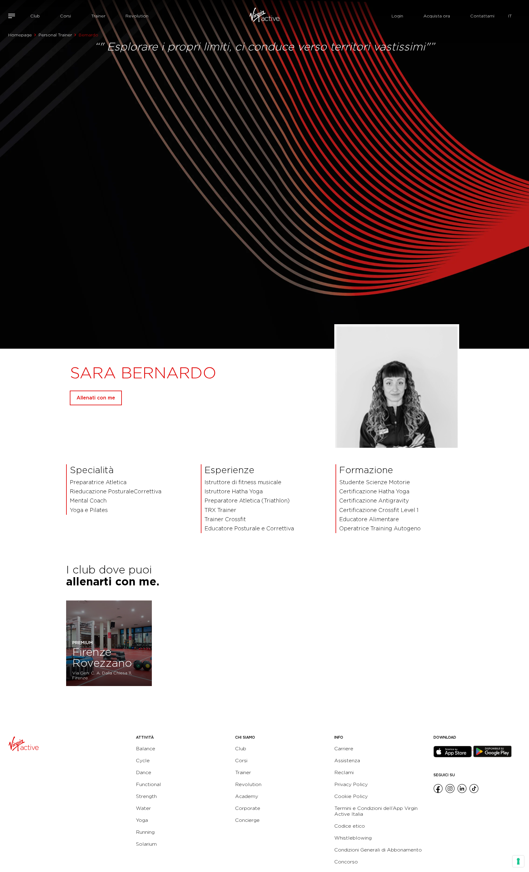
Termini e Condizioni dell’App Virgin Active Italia (376, 811)
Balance (145, 748)
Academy (246, 796)
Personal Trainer (55, 34)
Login (397, 15)
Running (145, 832)
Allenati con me (96, 398)
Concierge (247, 820)
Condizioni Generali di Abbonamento (378, 850)
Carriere (343, 748)
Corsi (65, 15)
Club (35, 15)
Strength (146, 796)
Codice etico (349, 826)
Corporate (247, 808)
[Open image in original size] (264, 16)
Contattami (482, 15)
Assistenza (347, 760)
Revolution (137, 15)
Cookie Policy (351, 796)
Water (143, 808)
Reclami (344, 772)
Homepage (20, 34)
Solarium (146, 844)
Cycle (143, 760)
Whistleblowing (353, 838)
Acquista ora (436, 15)
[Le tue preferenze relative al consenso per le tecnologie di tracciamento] (518, 861)
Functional (148, 784)
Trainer (98, 15)
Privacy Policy (351, 784)
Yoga (142, 820)
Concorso (346, 862)
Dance (143, 772)
